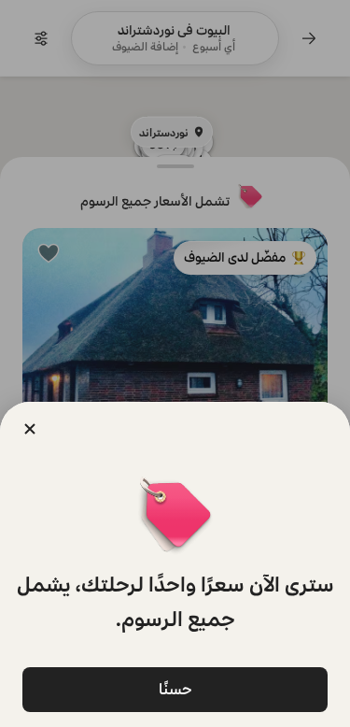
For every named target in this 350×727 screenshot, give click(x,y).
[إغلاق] (29, 428)
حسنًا (175, 689)
